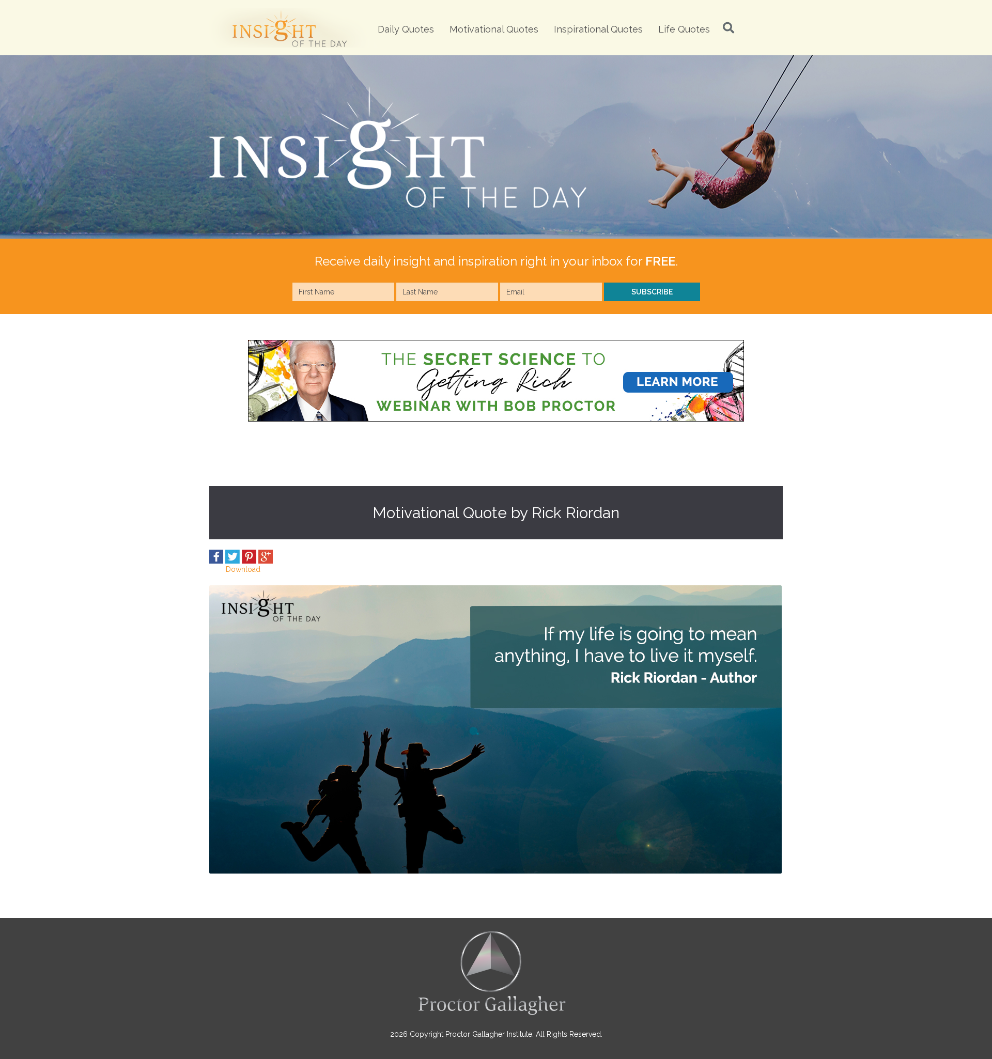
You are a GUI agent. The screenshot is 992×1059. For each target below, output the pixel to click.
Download (243, 569)
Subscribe (652, 292)
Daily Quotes (406, 29)
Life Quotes (684, 29)
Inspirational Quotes (598, 29)
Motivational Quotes (494, 29)
